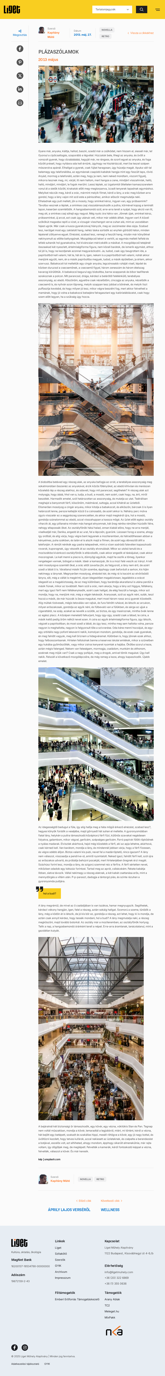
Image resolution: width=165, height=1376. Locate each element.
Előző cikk (85, 1200)
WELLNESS (110, 1209)
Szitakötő (61, 1253)
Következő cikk (110, 1200)
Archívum (61, 1271)
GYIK (58, 1265)
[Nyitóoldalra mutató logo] (30, 1243)
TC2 (107, 1305)
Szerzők (60, 1259)
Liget (58, 1247)
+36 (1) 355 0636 (115, 1283)
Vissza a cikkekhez (142, 33)
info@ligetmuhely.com (119, 1272)
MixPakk (110, 1317)
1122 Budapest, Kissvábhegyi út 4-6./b (129, 1253)
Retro (105, 36)
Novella (107, 29)
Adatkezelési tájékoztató (25, 1363)
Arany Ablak (112, 1299)
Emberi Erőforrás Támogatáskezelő (77, 1299)
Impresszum (63, 1277)
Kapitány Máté (53, 35)
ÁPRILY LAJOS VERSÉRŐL (69, 1209)
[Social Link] (14, 1347)
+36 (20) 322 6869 (117, 1277)
